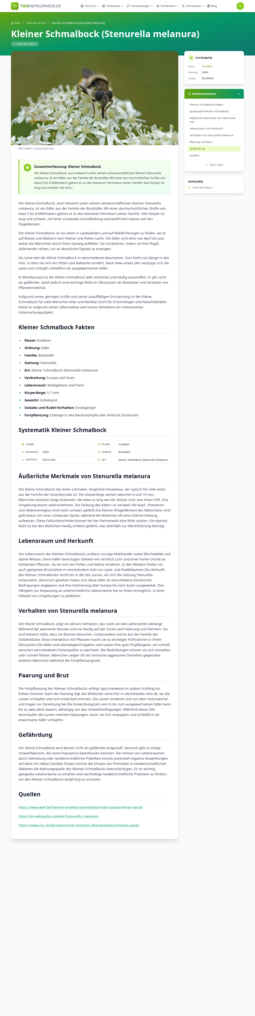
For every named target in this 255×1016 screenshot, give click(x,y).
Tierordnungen (140, 6)
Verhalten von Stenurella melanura (212, 135)
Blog (214, 6)
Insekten (207, 66)
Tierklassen (113, 6)
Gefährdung (197, 148)
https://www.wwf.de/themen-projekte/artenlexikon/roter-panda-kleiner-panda (80, 807)
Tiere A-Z (90, 6)
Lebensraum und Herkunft (206, 128)
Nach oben (216, 164)
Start (17, 23)
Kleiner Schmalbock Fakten (206, 104)
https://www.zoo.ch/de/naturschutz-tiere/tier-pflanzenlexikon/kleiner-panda (78, 825)
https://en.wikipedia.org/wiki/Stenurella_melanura (58, 816)
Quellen (195, 155)
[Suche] (240, 6)
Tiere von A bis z (36, 23)
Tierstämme (193, 6)
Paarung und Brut (201, 142)
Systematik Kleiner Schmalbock (209, 111)
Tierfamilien (167, 6)
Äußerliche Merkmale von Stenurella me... (212, 120)
